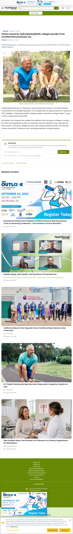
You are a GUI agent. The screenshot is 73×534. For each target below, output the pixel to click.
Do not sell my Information (36, 473)
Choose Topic (34, 13)
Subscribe (63, 152)
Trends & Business (21, 163)
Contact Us (36, 466)
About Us (36, 462)
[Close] (70, 520)
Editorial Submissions (36, 469)
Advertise (36, 464)
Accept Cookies (52, 530)
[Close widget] (44, 494)
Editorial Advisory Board (36, 471)
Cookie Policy (14, 526)
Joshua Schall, (41, 277)
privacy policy (37, 155)
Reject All (65, 530)
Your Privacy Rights (36, 479)
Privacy (36, 477)
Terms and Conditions (36, 475)
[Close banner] (70, 2)
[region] (36, 525)
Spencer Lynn (60, 277)
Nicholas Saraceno (11, 446)
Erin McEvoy (9, 333)
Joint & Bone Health (8, 163)
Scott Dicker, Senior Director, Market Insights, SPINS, (21, 277)
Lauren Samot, (50, 277)
